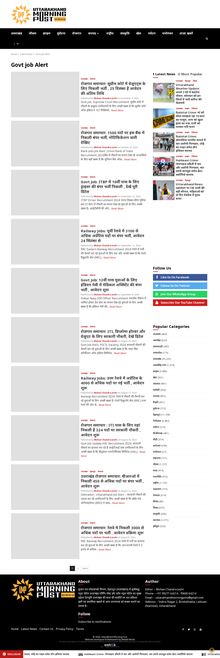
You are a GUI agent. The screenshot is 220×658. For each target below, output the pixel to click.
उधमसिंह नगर (159, 365)
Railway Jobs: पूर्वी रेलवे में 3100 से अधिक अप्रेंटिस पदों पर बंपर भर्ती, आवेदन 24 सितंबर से (45, 242)
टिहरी (155, 402)
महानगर (157, 458)
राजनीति (157, 476)
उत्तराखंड (16, 33)
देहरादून (93, 471)
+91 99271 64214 (167, 593)
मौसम (32, 33)
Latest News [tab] (164, 74)
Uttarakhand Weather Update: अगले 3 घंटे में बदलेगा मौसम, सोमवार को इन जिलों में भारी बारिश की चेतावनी (163, 93)
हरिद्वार (156, 526)
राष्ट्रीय (110, 33)
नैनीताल (194, 108)
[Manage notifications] (212, 650)
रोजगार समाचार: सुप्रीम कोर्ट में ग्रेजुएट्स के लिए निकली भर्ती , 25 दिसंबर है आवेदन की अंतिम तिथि (45, 94)
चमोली (156, 389)
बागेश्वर (157, 445)
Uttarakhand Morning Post (114, 636)
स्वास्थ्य (156, 520)
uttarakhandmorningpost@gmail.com (179, 597)
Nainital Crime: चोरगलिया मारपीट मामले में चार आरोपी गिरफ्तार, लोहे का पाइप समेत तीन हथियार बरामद (163, 142)
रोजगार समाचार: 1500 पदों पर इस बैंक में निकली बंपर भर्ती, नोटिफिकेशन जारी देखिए (45, 143)
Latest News (29, 629)
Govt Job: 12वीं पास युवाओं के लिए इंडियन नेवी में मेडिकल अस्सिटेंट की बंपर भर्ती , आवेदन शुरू (45, 291)
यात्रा (155, 470)
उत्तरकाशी (158, 346)
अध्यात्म (157, 334)
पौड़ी (155, 439)
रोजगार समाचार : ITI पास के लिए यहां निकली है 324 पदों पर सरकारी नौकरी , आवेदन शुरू (45, 438)
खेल (138, 33)
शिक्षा (155, 507)
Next (85, 568)
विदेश (155, 501)
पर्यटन (152, 33)
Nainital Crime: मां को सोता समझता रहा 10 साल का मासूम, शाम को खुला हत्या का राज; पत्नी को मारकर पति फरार (163, 118)
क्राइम (46, 33)
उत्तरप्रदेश (157, 352)
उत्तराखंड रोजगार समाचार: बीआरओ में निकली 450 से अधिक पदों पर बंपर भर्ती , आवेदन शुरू (45, 487)
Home (15, 629)
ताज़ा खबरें (186, 33)
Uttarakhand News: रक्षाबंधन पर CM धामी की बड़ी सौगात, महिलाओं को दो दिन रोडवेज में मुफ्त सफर (163, 190)
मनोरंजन (167, 33)
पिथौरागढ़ (157, 433)
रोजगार (76, 33)
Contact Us (46, 629)
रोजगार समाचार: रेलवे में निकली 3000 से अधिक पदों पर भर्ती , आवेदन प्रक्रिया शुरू (45, 536)
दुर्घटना (61, 33)
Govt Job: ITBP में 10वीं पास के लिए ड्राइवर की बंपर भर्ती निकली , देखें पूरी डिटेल (45, 192)
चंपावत (156, 383)
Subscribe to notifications (94, 622)
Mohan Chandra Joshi (106, 98)
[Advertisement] (180, 233)
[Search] (207, 38)
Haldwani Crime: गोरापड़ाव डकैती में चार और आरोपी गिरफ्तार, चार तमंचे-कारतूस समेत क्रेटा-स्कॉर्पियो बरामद (163, 166)
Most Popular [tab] (191, 74)
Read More (117, 110)
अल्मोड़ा (157, 340)
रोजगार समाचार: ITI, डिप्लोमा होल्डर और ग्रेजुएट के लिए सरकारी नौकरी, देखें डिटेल (45, 340)
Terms (80, 629)
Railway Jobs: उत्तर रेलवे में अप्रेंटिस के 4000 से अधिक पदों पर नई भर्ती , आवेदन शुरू (45, 389)
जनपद (92, 33)
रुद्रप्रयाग (157, 489)
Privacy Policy (64, 629)
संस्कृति (124, 33)
